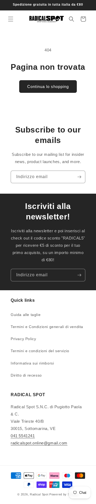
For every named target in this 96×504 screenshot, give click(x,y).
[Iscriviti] (79, 177)
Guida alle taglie (26, 314)
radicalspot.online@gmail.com (39, 443)
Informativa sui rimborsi (32, 363)
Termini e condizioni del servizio (40, 351)
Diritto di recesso (26, 375)
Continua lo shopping (48, 86)
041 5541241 (23, 435)
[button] (11, 19)
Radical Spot (39, 494)
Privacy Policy (23, 339)
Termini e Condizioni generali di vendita (47, 327)
